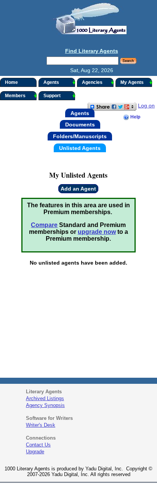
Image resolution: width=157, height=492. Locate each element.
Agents (51, 82)
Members (15, 95)
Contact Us (38, 445)
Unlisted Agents (80, 148)
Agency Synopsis (45, 405)
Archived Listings (45, 398)
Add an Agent (78, 189)
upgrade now (97, 232)
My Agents (132, 82)
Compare (44, 225)
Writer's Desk (40, 425)
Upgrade (35, 451)
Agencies (92, 82)
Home (11, 82)
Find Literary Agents (91, 51)
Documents (80, 124)
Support (52, 95)
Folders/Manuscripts (80, 136)
